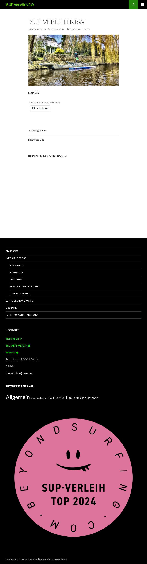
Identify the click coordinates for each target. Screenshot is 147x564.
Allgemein (18, 396)
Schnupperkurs (37, 398)
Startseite (12, 251)
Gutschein (16, 279)
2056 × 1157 (57, 29)
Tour (47, 398)
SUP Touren (17, 265)
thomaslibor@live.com (19, 373)
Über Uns (11, 307)
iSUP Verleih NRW (20, 4)
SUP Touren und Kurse (19, 300)
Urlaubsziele (89, 398)
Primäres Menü (142, 4)
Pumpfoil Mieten (20, 293)
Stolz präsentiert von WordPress (51, 559)
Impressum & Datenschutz (22, 314)
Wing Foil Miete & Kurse (24, 286)
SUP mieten (16, 272)
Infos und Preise (16, 258)
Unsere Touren (64, 397)
